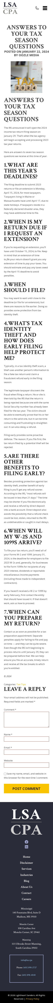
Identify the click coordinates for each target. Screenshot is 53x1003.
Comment (10, 709)
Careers (26, 899)
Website (8, 760)
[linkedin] (26, 846)
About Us (26, 887)
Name (8, 734)
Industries (26, 875)
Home (26, 857)
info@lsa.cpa (26, 960)
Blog (26, 881)
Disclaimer (26, 863)
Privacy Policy (32, 998)
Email (8, 747)
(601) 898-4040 (29, 975)
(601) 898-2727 (30, 967)
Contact (27, 893)
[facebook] (26, 841)
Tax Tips (21, 684)
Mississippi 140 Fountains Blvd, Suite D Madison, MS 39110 (26, 913)
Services (27, 869)
